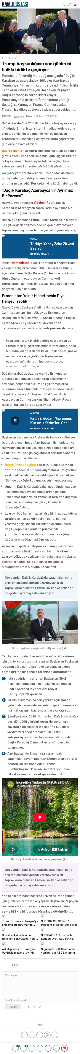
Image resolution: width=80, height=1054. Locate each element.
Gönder (13, 1007)
